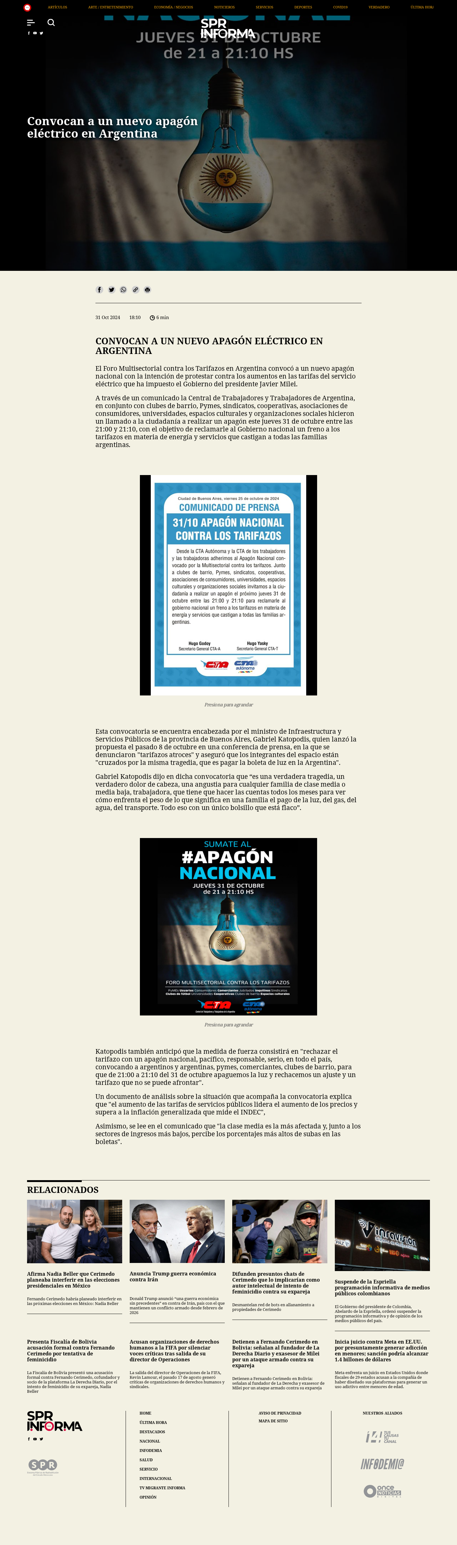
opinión (148, 1497)
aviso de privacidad (280, 1413)
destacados (152, 1431)
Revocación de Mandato (382, 7)
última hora (153, 1422)
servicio (149, 1469)
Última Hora (288, 7)
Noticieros (90, 7)
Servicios (130, 7)
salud (146, 1460)
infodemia (151, 1450)
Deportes (169, 7)
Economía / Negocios (39, 7)
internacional (156, 1478)
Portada (329, 7)
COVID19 (206, 7)
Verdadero (244, 7)
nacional (150, 1441)
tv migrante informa (162, 1488)
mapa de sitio (273, 1421)
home (145, 1413)
